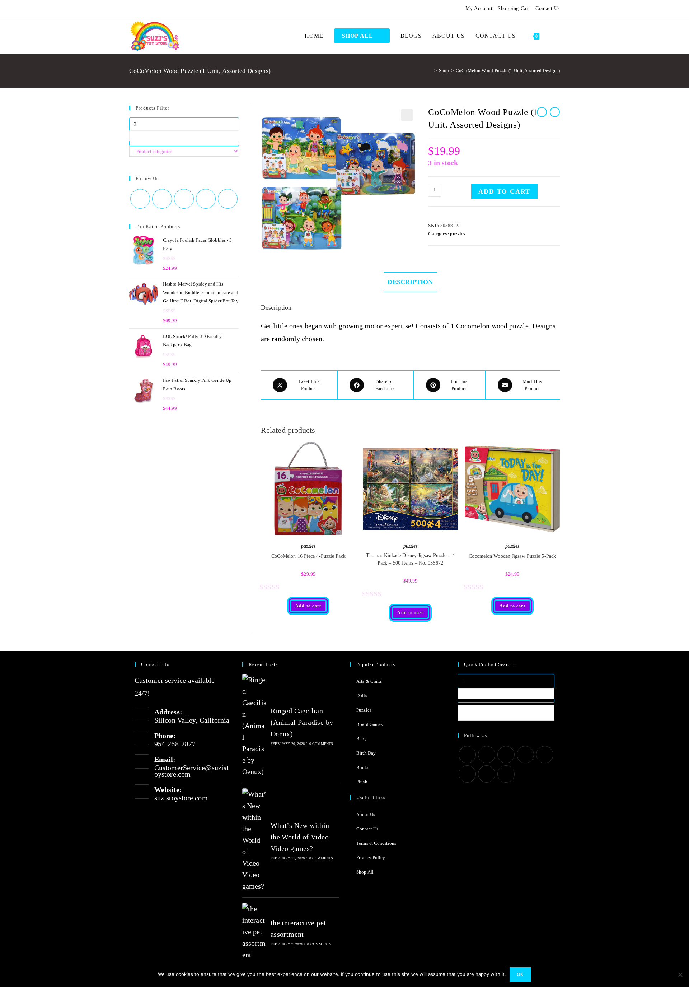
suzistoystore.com (181, 798)
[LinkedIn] (525, 754)
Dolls (361, 695)
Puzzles (363, 710)
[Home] (430, 70)
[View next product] (555, 112)
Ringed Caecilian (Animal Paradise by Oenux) (302, 722)
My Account (478, 8)
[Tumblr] (165, 8)
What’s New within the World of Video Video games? (300, 836)
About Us (365, 814)
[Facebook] (140, 8)
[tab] (410, 282)
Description (410, 282)
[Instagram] (157, 8)
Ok (520, 974)
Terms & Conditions (376, 843)
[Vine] (183, 8)
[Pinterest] (148, 8)
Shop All (365, 872)
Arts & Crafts (369, 681)
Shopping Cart (514, 8)
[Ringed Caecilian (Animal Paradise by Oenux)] (254, 725)
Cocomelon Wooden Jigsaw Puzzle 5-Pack (512, 556)
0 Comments (321, 744)
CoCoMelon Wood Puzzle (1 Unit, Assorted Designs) (508, 70)
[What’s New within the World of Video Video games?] (254, 840)
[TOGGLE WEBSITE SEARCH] (552, 36)
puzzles (457, 233)
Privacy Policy (370, 857)
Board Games (369, 724)
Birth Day (366, 753)
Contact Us (547, 8)
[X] (132, 8)
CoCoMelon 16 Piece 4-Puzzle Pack (308, 556)
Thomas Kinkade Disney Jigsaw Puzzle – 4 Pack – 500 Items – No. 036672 (410, 559)
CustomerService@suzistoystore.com (191, 771)
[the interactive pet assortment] (254, 931)
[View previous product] (542, 112)
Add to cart (504, 191)
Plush (361, 781)
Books (362, 767)
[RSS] (192, 8)
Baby (361, 738)
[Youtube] (174, 8)
